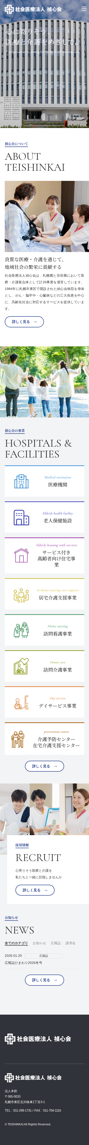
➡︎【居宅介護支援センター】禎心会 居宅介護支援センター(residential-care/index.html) (44, 593)
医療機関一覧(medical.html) (44, 481)
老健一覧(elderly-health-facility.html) (44, 517)
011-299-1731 (22, 1110)
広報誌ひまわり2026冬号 (23, 963)
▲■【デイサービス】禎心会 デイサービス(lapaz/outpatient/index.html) (44, 702)
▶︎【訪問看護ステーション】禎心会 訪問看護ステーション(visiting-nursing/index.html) (44, 630)
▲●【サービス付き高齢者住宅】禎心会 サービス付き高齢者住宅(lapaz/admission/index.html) (44, 555)
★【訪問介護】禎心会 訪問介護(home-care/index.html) (44, 666)
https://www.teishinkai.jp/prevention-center (44, 738)
